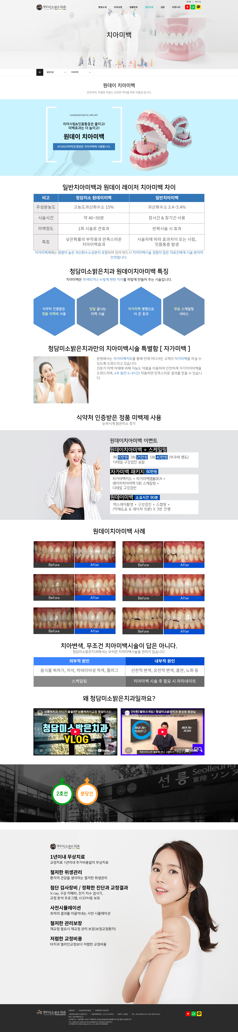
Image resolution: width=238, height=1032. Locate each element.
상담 (163, 7)
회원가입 (198, 2)
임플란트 (133, 7)
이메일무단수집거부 (102, 1010)
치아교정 (118, 7)
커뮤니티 (176, 7)
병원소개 (102, 7)
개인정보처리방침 (85, 1010)
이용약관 (72, 1010)
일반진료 (149, 7)
